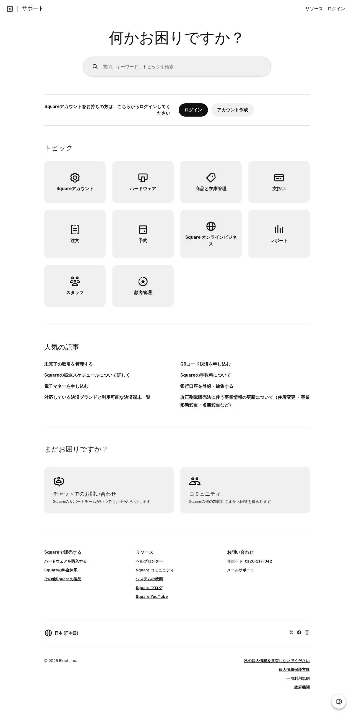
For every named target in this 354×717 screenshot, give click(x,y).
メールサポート (240, 570)
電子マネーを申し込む (66, 386)
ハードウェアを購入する (65, 561)
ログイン (336, 8)
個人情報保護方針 (294, 669)
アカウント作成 (232, 109)
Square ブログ (149, 587)
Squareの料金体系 (60, 570)
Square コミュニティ (155, 570)
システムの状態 (149, 579)
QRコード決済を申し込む (205, 364)
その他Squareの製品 (62, 579)
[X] (291, 632)
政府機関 (302, 687)
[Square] (10, 9)
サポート (33, 8)
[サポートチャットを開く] (339, 702)
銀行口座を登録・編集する (206, 386)
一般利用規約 (298, 678)
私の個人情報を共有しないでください (277, 660)
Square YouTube (152, 596)
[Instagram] (307, 632)
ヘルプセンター (149, 561)
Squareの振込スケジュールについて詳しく (87, 375)
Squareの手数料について (205, 375)
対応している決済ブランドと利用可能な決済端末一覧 (97, 397)
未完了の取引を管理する (68, 364)
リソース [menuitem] (314, 8)
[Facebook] (299, 632)
